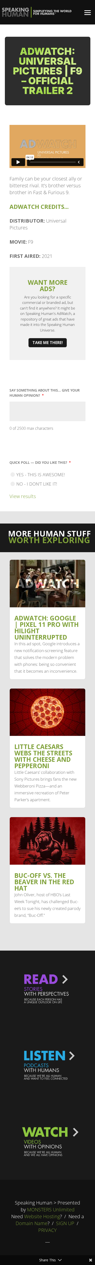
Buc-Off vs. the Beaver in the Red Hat (44, 882)
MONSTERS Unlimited (51, 1209)
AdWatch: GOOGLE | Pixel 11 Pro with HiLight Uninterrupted (46, 628)
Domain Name (32, 1223)
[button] (87, 12)
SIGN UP (65, 1223)
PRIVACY (47, 1230)
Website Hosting (42, 1216)
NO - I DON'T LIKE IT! (36, 484)
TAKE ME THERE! (47, 342)
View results (23, 496)
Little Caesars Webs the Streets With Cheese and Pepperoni (43, 756)
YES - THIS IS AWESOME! (40, 474)
